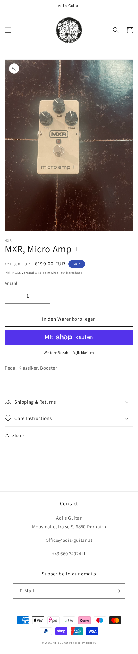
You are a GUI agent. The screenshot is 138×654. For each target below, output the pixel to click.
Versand (28, 273)
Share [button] (18, 435)
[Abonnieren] (118, 591)
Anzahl (11, 283)
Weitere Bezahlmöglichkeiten (69, 352)
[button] (8, 30)
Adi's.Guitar (60, 642)
